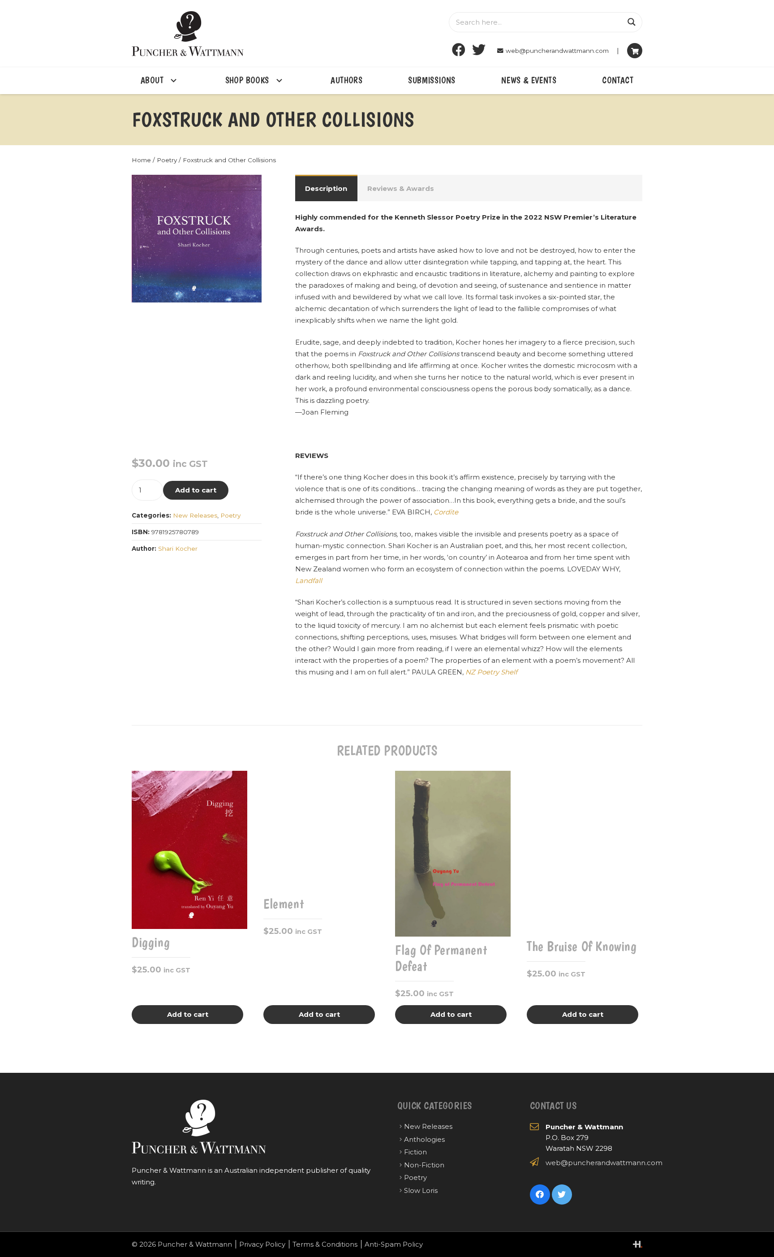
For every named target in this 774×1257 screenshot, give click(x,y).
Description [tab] (326, 188)
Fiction (415, 1152)
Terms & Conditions (324, 1244)
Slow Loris (421, 1190)
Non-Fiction (424, 1165)
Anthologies (424, 1139)
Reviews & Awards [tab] (400, 188)
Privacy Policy (262, 1244)
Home (141, 160)
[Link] (188, 33)
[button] (248, 188)
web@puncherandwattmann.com (604, 1162)
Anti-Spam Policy (394, 1244)
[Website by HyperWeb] (637, 1244)
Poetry (167, 160)
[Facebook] (459, 50)
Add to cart (195, 490)
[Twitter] (479, 50)
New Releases (195, 515)
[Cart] (634, 50)
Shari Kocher (178, 548)
